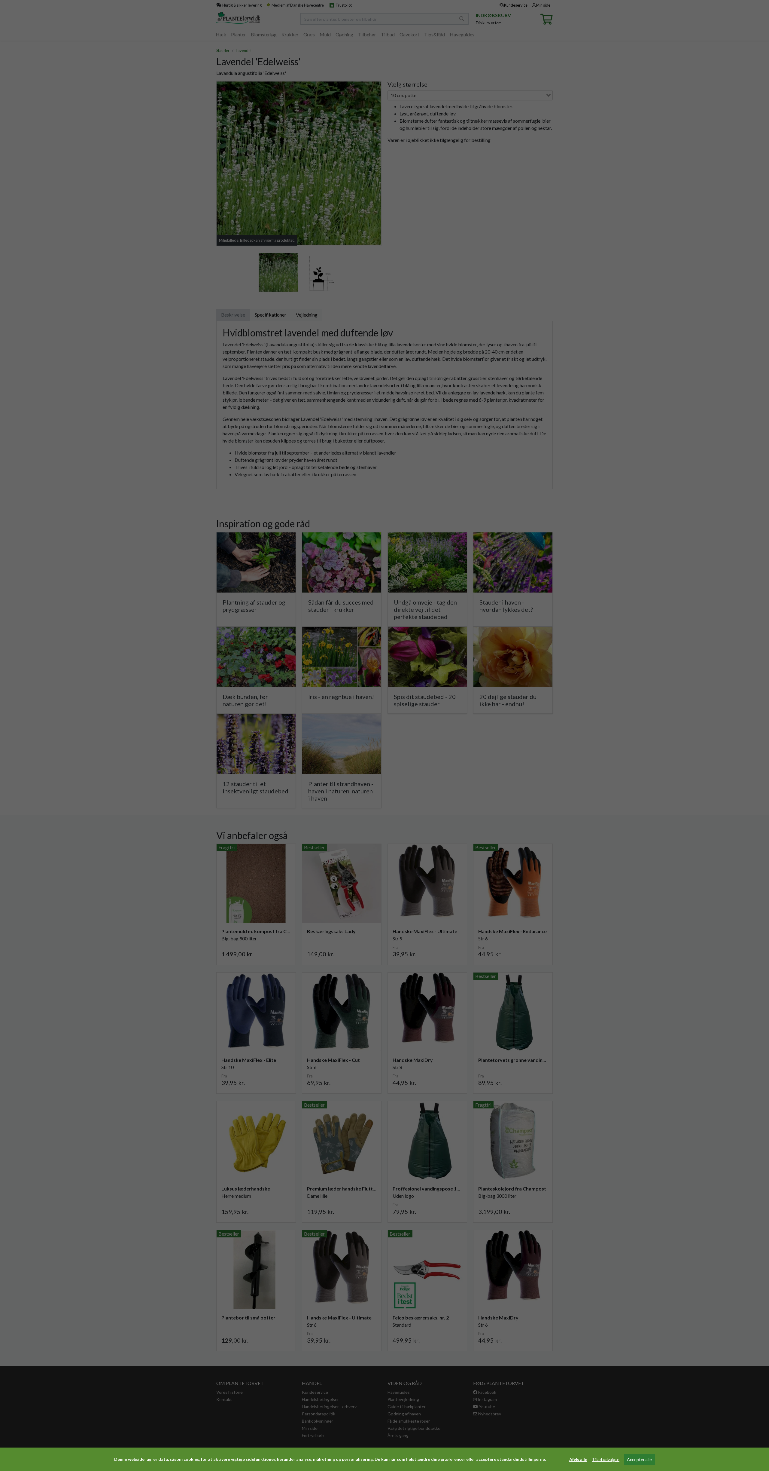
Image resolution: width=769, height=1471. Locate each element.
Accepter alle (639, 1459)
